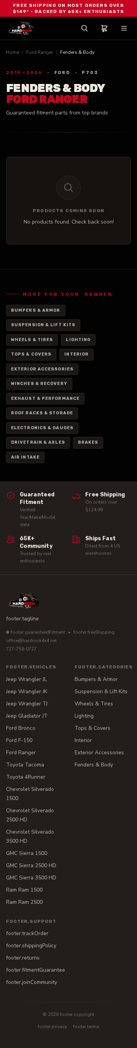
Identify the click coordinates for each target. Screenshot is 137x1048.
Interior (76, 354)
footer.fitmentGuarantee (35, 970)
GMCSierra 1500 (26, 853)
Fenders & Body (94, 764)
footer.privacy (52, 1027)
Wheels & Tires (32, 339)
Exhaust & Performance (45, 398)
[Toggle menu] (124, 28)
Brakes (88, 442)
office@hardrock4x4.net (31, 640)
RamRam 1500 (24, 889)
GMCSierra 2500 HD (31, 865)
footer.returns (23, 957)
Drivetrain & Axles (38, 442)
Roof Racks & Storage (42, 413)
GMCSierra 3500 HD (31, 877)
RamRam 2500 (24, 902)
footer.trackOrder (27, 933)
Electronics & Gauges (42, 427)
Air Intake (25, 457)
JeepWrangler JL (26, 679)
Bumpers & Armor (36, 310)
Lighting (78, 339)
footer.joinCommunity (31, 982)
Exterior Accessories (42, 369)
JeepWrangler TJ (27, 703)
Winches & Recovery (39, 383)
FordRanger (21, 752)
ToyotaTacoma (25, 764)
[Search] (84, 28)
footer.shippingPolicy (31, 945)
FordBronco (20, 728)
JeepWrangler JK (26, 691)
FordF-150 (19, 740)
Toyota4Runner (25, 777)
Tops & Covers (31, 354)
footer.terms (86, 1027)
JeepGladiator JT (27, 716)
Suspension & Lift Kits (43, 324)
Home (12, 52)
